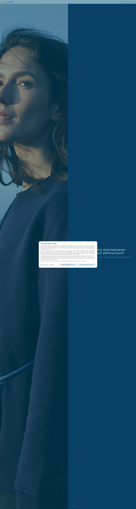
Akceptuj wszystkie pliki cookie (86, 264)
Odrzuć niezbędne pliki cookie (68, 264)
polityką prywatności (81, 253)
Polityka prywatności (44, 264)
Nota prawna (51, 264)
